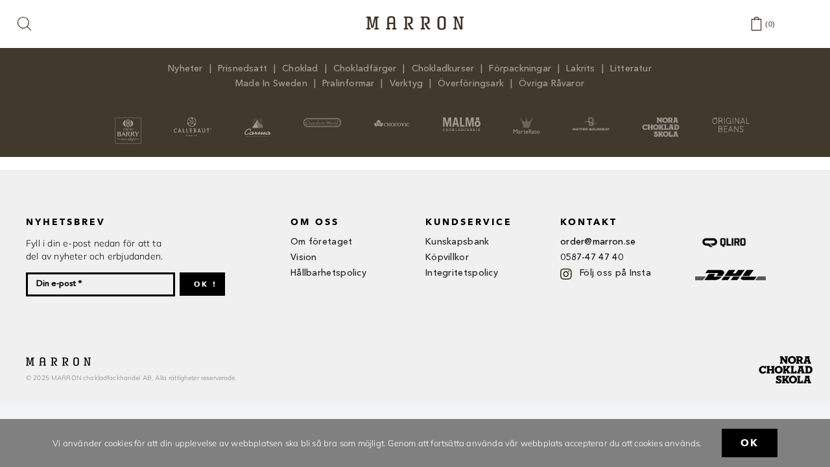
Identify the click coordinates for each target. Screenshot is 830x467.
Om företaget (321, 241)
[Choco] (392, 122)
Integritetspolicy (461, 273)
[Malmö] (461, 121)
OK (750, 443)
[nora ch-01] (787, 353)
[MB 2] (591, 121)
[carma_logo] (257, 121)
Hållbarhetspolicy (328, 273)
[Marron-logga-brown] (415, 20)
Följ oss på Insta (615, 273)
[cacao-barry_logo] (128, 121)
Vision (303, 257)
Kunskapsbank (457, 241)
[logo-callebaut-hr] (192, 121)
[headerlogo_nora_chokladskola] (661, 121)
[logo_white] (322, 122)
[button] (25, 24)
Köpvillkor (447, 257)
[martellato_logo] (526, 121)
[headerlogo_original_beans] (731, 121)
